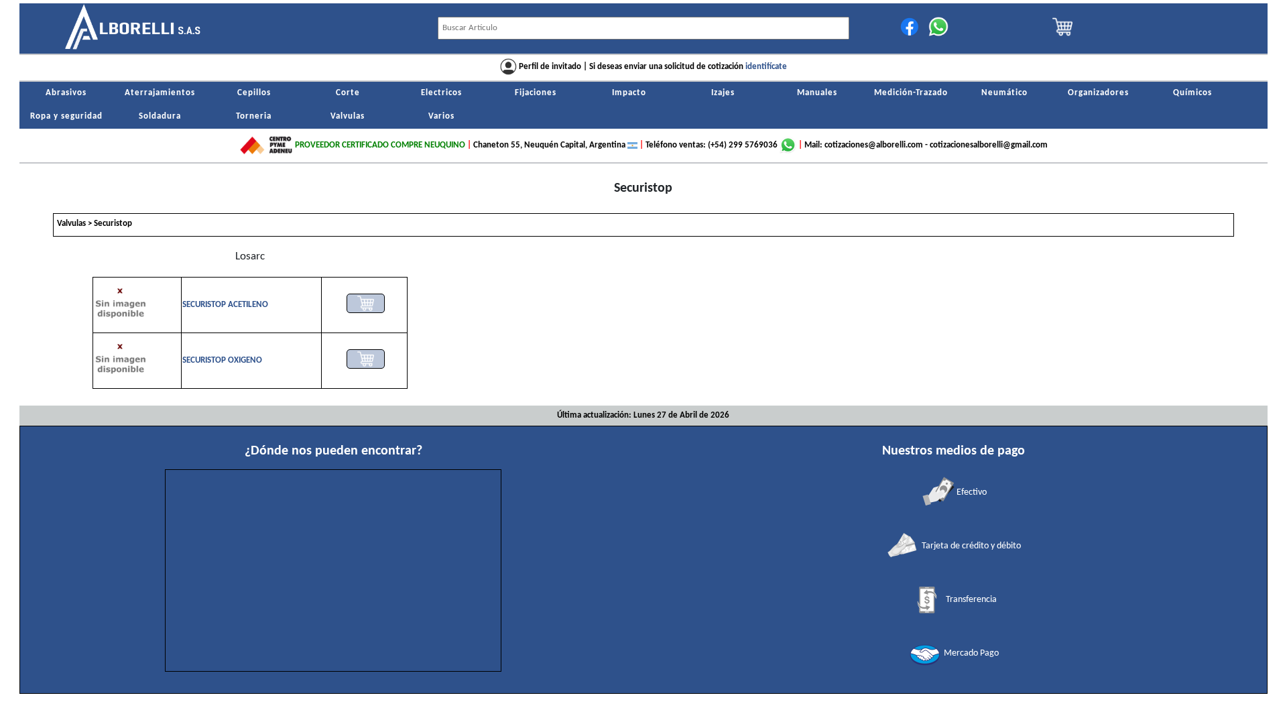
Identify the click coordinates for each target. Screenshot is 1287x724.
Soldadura (160, 117)
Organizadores (1098, 93)
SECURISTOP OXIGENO (222, 360)
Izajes (723, 93)
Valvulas (347, 117)
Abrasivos (66, 93)
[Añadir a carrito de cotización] (366, 303)
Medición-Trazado (911, 93)
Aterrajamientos (160, 93)
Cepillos (254, 93)
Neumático (1004, 93)
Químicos (1192, 93)
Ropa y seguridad (66, 117)
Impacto (629, 93)
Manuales (817, 93)
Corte (348, 93)
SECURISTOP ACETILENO (225, 304)
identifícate (766, 66)
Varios (441, 117)
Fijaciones (535, 93)
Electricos (441, 93)
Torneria (253, 117)
